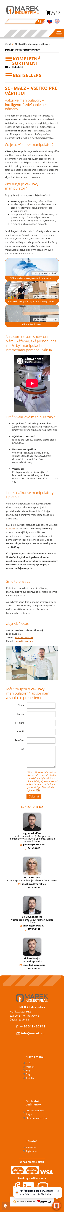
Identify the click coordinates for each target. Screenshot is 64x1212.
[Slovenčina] (49, 21)
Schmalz (10, 528)
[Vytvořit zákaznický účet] (57, 14)
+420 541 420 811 (32, 1026)
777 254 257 (34, 929)
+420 (24, 637)
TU (38, 790)
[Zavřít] (58, 1191)
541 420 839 (34, 968)
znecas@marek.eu (23, 641)
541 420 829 (34, 887)
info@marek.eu (32, 1033)
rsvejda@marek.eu (34, 965)
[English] (57, 21)
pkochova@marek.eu (34, 883)
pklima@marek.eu (34, 844)
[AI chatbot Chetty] (56, 1205)
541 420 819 (34, 848)
